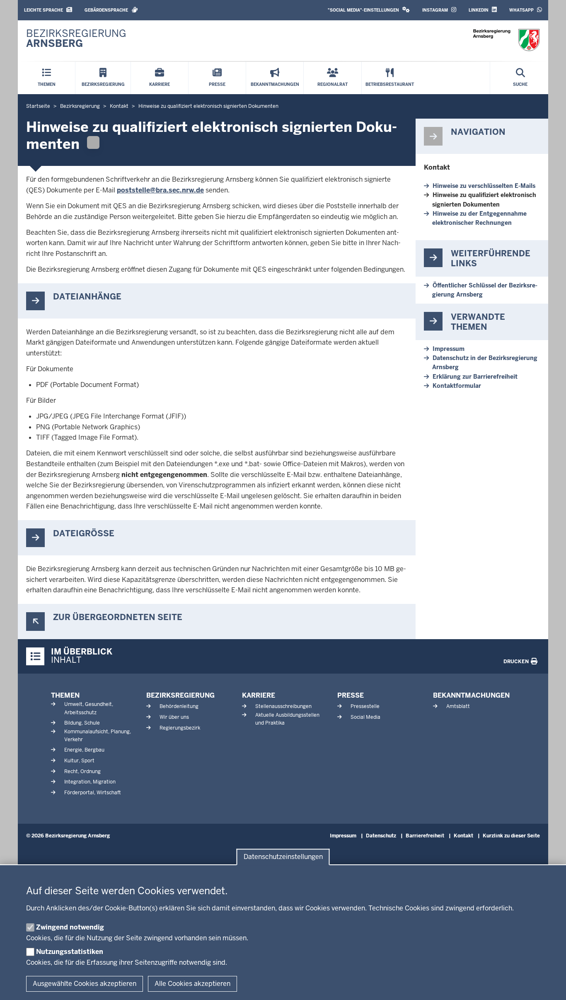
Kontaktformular (457, 385)
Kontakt (437, 167)
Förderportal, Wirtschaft (92, 792)
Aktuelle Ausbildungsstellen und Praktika (287, 719)
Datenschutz (381, 835)
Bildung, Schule (82, 723)
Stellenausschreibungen (283, 706)
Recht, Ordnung (82, 771)
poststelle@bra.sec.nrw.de (160, 190)
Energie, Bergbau (84, 750)
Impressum (448, 349)
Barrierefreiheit (425, 835)
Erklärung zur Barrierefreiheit (475, 376)
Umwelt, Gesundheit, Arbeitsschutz (88, 708)
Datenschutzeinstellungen (283, 857)
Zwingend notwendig (70, 927)
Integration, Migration (90, 782)
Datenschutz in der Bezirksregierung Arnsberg (484, 362)
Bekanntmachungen (471, 695)
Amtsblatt (458, 706)
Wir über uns (174, 717)
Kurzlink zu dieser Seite (511, 835)
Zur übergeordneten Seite (117, 617)
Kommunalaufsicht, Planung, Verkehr (97, 735)
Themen (65, 695)
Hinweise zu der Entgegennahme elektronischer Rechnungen (479, 218)
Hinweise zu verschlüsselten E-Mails (484, 186)
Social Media (365, 717)
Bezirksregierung (180, 695)
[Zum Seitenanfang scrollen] (549, 985)
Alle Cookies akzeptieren (192, 983)
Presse (350, 695)
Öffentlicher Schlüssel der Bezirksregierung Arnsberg (484, 290)
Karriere (258, 695)
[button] (369, 10)
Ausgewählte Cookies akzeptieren (84, 983)
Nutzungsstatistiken (69, 951)
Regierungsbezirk (180, 728)
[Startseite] (506, 40)
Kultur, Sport (79, 760)
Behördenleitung (179, 706)
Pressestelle (365, 706)
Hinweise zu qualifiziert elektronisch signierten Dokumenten (484, 199)
